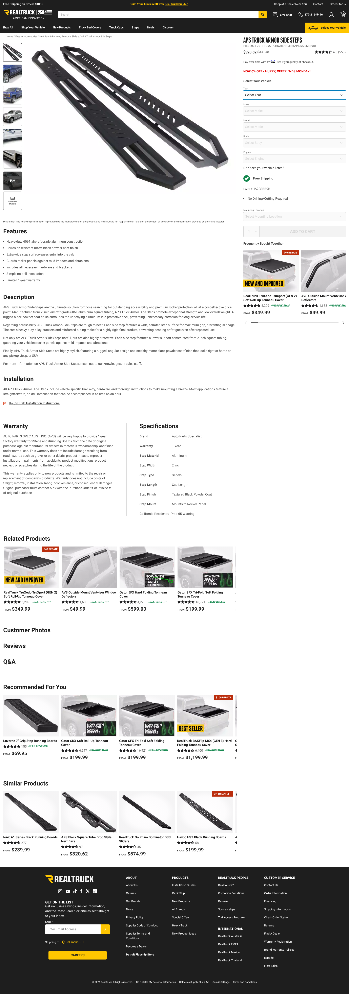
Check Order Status (276, 917)
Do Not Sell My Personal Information (156, 982)
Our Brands (133, 901)
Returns (269, 925)
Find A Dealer (272, 933)
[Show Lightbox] (130, 118)
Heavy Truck (179, 925)
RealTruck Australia (230, 936)
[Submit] (105, 929)
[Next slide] (343, 322)
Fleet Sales (271, 965)
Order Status (338, 4)
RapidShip (178, 893)
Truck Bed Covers (90, 27)
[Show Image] (12, 52)
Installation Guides (184, 885)
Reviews (223, 901)
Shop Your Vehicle (33, 27)
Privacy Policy (134, 917)
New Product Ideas (184, 933)
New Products (62, 27)
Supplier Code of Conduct (142, 925)
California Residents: (167, 514)
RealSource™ (226, 885)
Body (246, 136)
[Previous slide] (245, 322)
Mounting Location (253, 210)
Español (269, 957)
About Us (132, 885)
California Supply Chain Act (194, 982)
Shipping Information (277, 909)
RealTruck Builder (176, 4)
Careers (131, 893)
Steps (135, 27)
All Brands (178, 909)
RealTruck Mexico (229, 952)
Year (245, 88)
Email (49, 921)
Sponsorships (226, 909)
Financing (270, 901)
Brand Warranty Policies (279, 949)
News (129, 909)
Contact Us (271, 885)
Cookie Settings (220, 982)
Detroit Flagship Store (140, 954)
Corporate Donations (231, 893)
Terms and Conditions (245, 982)
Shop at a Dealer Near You (290, 4)
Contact (318, 4)
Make (246, 104)
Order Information (275, 893)
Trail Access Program (231, 917)
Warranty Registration (278, 941)
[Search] (263, 14)
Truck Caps (116, 27)
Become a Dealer (136, 946)
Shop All (7, 27)
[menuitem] (8, 28)
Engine (247, 152)
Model (246, 120)
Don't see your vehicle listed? (263, 168)
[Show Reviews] (330, 52)
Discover (168, 27)
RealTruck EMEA (228, 944)
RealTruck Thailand (230, 960)
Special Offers (180, 917)
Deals (151, 27)
